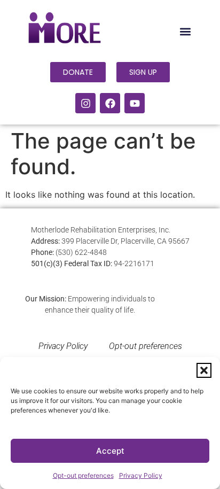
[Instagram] (85, 103)
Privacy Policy (140, 475)
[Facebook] (110, 103)
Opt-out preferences (83, 475)
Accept (110, 451)
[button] (204, 370)
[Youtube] (134, 103)
